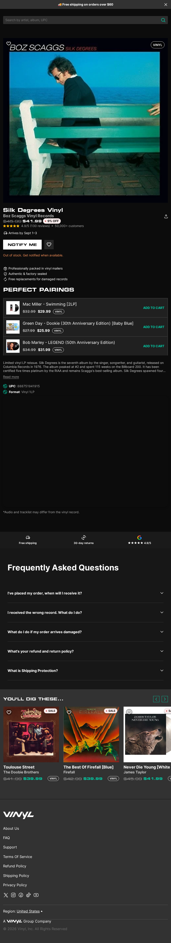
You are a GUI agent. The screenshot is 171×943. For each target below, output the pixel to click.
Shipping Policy (16, 875)
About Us (11, 828)
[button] (156, 699)
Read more (11, 377)
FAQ (6, 838)
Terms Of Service (17, 856)
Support (10, 847)
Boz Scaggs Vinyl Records (28, 215)
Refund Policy (14, 866)
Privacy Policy (15, 885)
